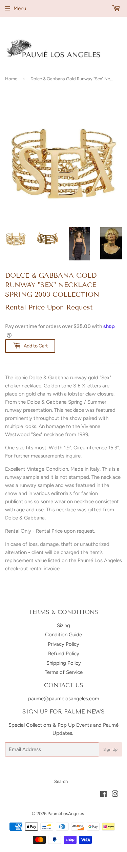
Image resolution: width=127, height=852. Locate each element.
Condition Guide (63, 635)
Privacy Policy (63, 644)
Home (11, 78)
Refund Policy (63, 654)
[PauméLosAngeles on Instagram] (115, 795)
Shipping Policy (63, 663)
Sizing (63, 625)
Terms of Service (64, 672)
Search (61, 781)
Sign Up (110, 749)
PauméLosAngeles (65, 813)
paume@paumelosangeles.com (63, 699)
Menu (20, 8)
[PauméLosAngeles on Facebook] (103, 795)
